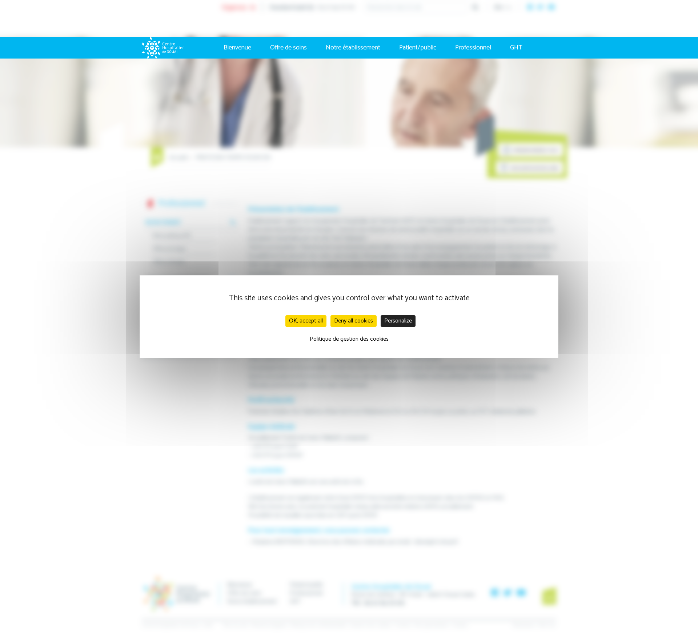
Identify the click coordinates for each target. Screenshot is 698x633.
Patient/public (417, 47)
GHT (516, 47)
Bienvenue (237, 47)
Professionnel (473, 47)
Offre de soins (288, 47)
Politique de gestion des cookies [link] (349, 339)
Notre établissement (353, 47)
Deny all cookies (353, 321)
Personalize (398, 321)
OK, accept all (306, 321)
